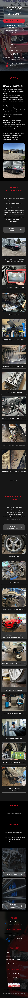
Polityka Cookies (12, 977)
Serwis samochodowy (14, 956)
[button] (14, 963)
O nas (8, 952)
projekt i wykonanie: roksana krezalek (14, 993)
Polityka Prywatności (14, 973)
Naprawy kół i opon (13, 959)
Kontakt (9, 963)
